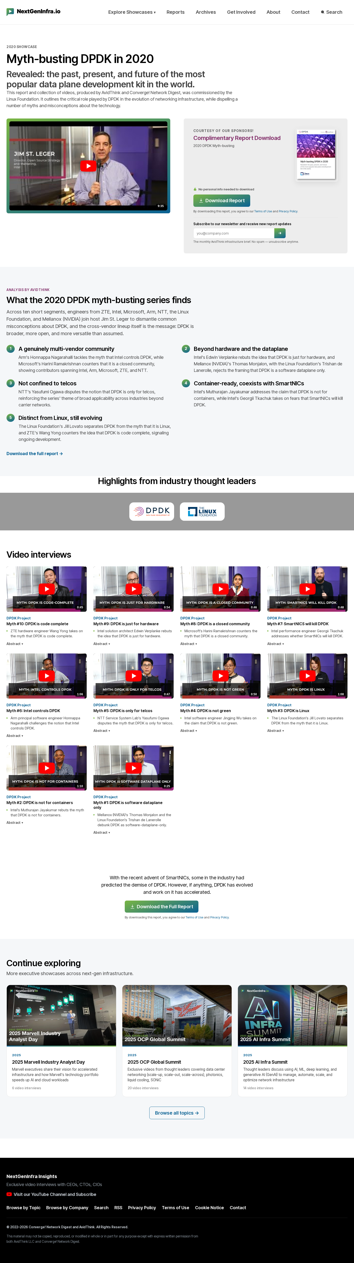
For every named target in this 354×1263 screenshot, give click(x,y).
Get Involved (241, 12)
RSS (118, 1207)
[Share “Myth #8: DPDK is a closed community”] (258, 624)
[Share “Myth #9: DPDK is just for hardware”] (171, 624)
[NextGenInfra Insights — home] (33, 12)
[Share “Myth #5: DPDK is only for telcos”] (171, 711)
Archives (206, 12)
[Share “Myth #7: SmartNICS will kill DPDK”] (345, 624)
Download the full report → (35, 453)
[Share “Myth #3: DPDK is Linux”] (345, 711)
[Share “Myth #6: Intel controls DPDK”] (84, 711)
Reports (176, 12)
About (273, 12)
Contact (300, 12)
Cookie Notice (209, 1207)
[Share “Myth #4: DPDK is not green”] (258, 711)
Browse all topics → (177, 1113)
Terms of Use (263, 211)
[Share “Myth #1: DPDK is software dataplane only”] (171, 803)
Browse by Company (67, 1207)
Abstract (13, 644)
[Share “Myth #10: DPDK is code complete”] (84, 624)
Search (334, 12)
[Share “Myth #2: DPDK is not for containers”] (84, 803)
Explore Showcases (132, 12)
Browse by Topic (23, 1207)
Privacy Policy (288, 211)
